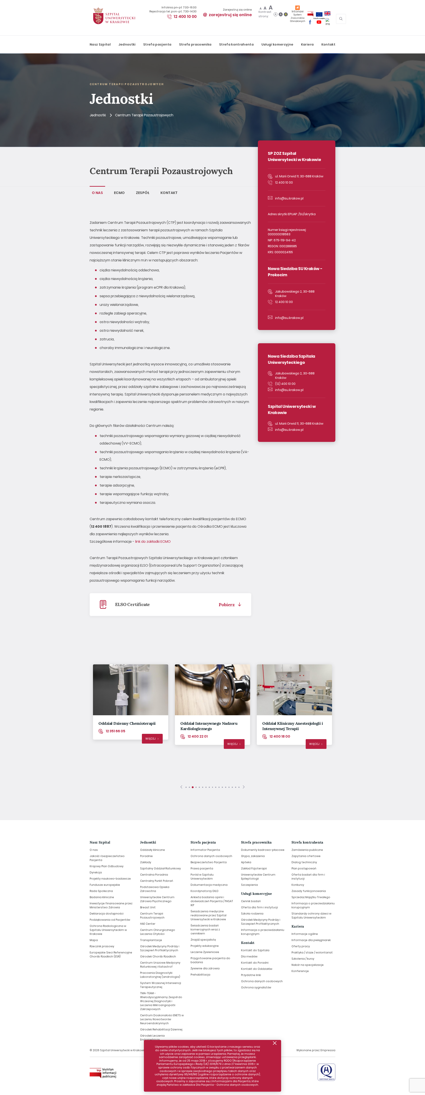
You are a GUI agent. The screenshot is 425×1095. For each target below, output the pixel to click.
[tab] (97, 192)
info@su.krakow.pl (289, 198)
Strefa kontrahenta (236, 44)
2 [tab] (189, 787)
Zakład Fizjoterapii (254, 868)
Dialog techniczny (304, 862)
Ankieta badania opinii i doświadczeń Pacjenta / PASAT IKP (212, 901)
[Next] (244, 787)
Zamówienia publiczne (307, 850)
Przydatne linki (251, 975)
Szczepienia (249, 885)
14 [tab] (229, 787)
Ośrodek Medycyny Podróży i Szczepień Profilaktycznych (159, 948)
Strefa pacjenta (157, 44)
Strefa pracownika (195, 44)
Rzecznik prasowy (102, 946)
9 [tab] (212, 787)
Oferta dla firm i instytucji (259, 907)
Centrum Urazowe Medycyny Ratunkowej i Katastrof (160, 964)
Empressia (328, 1050)
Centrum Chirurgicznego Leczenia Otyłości (157, 932)
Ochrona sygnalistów (256, 987)
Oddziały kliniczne (152, 850)
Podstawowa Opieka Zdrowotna (154, 889)
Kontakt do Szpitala (255, 950)
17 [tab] (239, 787)
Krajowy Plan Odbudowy (107, 866)
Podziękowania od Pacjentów (110, 920)
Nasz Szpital (100, 44)
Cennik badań (251, 901)
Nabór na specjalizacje (308, 965)
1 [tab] (186, 787)
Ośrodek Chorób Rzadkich (158, 956)
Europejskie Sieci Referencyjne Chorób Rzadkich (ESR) (111, 954)
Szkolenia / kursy (303, 959)
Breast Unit (148, 907)
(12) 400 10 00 (285, 384)
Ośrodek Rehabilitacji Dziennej (161, 1029)
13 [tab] (225, 787)
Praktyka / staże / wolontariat (312, 952)
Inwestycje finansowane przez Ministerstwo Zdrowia (111, 905)
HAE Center (147, 924)
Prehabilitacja (200, 974)
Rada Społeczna (101, 891)
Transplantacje (151, 940)
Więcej (150, 738)
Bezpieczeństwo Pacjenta (209, 862)
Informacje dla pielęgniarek (311, 940)
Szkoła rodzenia (252, 913)
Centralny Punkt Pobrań (156, 881)
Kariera (307, 44)
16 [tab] (235, 787)
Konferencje (300, 971)
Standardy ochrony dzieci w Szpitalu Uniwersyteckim (311, 915)
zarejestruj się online (230, 14)
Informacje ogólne (305, 934)
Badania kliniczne (102, 897)
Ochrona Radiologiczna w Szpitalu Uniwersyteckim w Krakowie (108, 930)
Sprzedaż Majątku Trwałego (311, 897)
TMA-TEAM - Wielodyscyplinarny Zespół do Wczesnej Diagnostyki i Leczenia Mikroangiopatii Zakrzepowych (161, 1001)
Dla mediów (249, 956)
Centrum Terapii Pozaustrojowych (152, 915)
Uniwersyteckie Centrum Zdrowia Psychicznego (157, 899)
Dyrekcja (96, 872)
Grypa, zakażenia (253, 856)
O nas (94, 850)
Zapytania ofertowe (306, 856)
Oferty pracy (301, 946)
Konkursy (298, 885)
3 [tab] (192, 787)
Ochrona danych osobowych (211, 856)
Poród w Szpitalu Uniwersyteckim (202, 876)
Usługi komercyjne (277, 44)
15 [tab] (232, 787)
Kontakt (328, 44)
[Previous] (181, 787)
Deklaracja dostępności (107, 913)
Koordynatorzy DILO (204, 891)
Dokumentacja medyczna (209, 885)
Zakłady (145, 862)
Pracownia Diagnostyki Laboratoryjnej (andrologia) (160, 975)
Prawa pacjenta (202, 868)
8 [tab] (209, 787)
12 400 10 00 (185, 16)
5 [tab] (199, 787)
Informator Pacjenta (205, 850)
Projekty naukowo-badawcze (110, 878)
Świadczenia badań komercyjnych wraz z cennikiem (205, 929)
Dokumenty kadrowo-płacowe (262, 850)
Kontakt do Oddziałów (256, 968)
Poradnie (146, 856)
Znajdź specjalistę (203, 940)
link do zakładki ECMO (153, 541)
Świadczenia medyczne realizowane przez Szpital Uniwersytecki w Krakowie (208, 915)
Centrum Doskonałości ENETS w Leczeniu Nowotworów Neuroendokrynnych (162, 1019)
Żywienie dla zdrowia (205, 968)
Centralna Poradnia (154, 874)
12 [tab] (222, 787)
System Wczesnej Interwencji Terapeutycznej (160, 985)
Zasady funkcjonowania (309, 891)
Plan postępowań (304, 868)
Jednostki (127, 44)
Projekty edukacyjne (205, 946)
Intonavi (297, 16)
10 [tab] (215, 787)
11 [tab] (219, 787)
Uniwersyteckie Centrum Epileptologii (258, 876)
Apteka (246, 862)
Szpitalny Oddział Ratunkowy (160, 868)
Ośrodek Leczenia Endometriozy (152, 1037)
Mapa (94, 940)
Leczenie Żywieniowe (205, 952)
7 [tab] (206, 787)
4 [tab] (196, 787)
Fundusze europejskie (105, 885)
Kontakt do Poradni (255, 962)
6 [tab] (202, 787)
